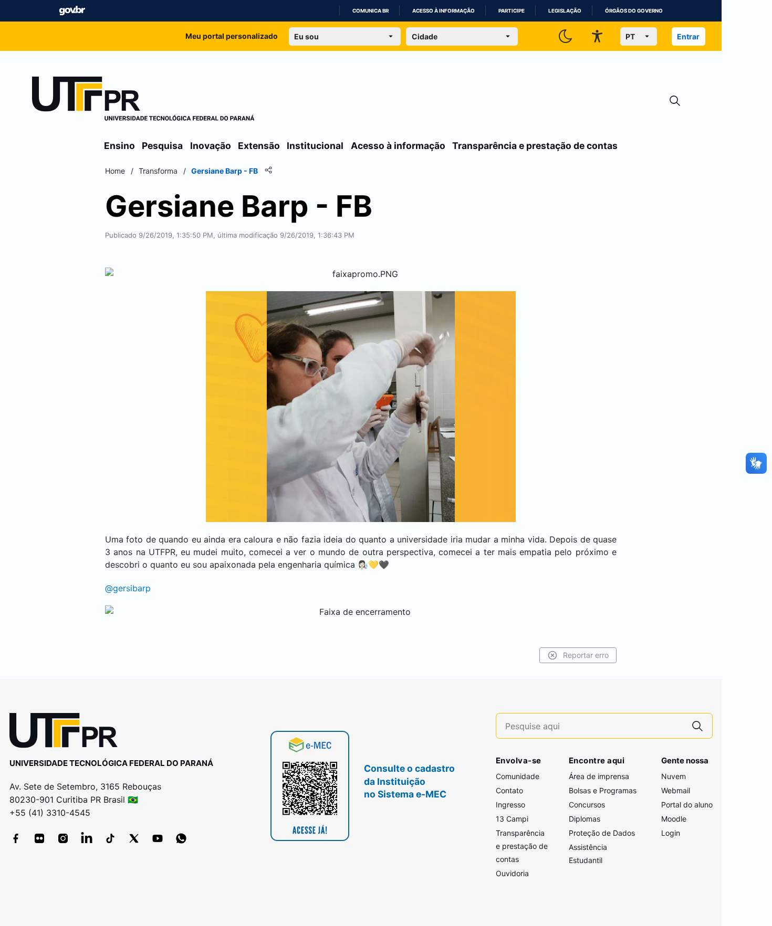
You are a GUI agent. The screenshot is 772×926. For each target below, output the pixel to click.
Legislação (564, 11)
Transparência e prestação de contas (535, 145)
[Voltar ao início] (67, 732)
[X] (134, 838)
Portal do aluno (687, 804)
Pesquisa (162, 145)
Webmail (675, 790)
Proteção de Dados (602, 832)
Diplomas (584, 818)
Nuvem (673, 776)
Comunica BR (370, 11)
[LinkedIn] (86, 838)
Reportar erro (586, 655)
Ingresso (510, 804)
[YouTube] (157, 838)
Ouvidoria (512, 873)
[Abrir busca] (675, 101)
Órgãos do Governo (634, 11)
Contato (509, 790)
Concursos (587, 804)
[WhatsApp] (181, 838)
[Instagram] (63, 838)
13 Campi (512, 818)
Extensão (259, 145)
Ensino (119, 145)
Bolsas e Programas (603, 790)
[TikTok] (110, 838)
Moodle (673, 818)
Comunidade (517, 776)
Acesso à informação (443, 11)
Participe (511, 11)
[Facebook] (15, 838)
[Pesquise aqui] (697, 726)
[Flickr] (39, 838)
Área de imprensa (599, 776)
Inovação (210, 145)
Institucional (315, 145)
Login (670, 832)
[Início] (143, 101)
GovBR (72, 11)
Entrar (688, 36)
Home (115, 170)
